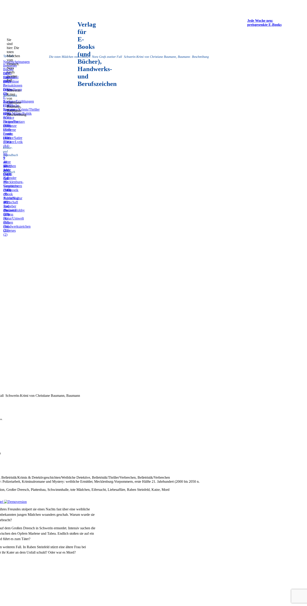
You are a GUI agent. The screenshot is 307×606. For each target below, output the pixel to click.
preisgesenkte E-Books (264, 25)
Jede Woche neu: (260, 20)
